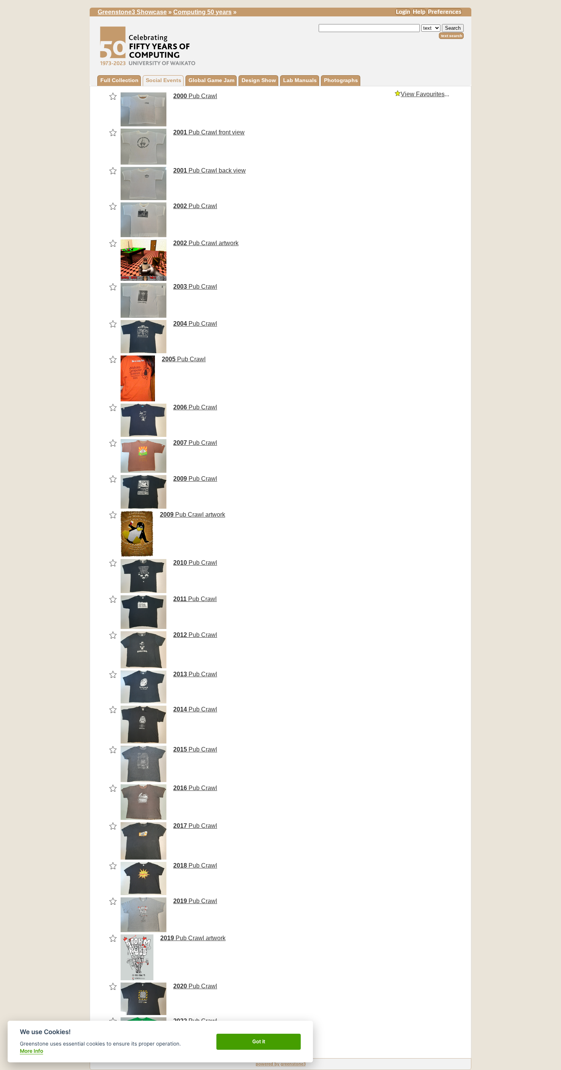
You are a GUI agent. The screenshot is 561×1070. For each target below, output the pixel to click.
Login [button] (403, 12)
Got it (258, 1041)
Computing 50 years (202, 12)
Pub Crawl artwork (206, 243)
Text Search (451, 36)
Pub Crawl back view (209, 170)
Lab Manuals (300, 80)
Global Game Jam (211, 80)
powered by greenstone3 (281, 1064)
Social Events (163, 80)
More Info (31, 1051)
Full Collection (119, 80)
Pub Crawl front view (209, 132)
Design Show (259, 80)
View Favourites (423, 94)
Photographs (341, 80)
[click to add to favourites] (113, 96)
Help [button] (419, 12)
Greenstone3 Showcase (132, 12)
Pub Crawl (195, 96)
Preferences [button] (444, 12)
